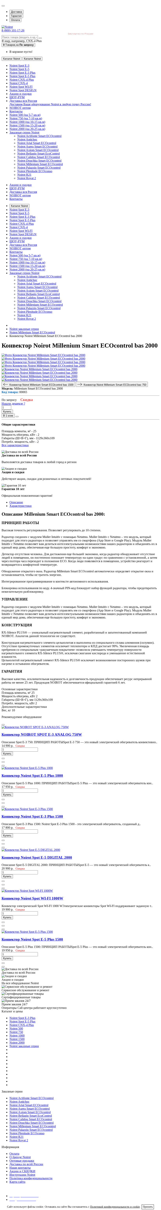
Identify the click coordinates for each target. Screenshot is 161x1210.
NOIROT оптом (20, 195)
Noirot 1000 (17, 1035)
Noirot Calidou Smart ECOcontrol (38, 157)
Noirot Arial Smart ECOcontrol (36, 143)
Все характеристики (15, 445)
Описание (16, 502)
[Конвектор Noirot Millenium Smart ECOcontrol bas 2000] (43, 355)
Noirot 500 (16, 1028)
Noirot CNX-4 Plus (21, 1025)
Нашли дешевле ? (13, 403)
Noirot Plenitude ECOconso (34, 171)
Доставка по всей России (26, 1164)
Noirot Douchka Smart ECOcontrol (39, 160)
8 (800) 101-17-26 (13, 30)
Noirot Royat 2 (26, 178)
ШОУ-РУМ (17, 188)
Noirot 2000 (17, 1042)
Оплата (15, 20)
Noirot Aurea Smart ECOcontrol (37, 146)
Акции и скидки (20, 184)
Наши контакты (20, 1167)
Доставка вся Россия (23, 192)
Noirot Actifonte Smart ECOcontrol (39, 136)
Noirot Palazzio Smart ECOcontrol (38, 167)
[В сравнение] (17, 416)
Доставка (16, 11)
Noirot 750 (16, 1032)
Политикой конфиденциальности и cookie (115, 1206)
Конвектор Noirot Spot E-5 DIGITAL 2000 (37, 857)
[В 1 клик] (3, 758)
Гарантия (16, 15)
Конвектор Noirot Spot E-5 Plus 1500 (32, 939)
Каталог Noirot (19, 205)
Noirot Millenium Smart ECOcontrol (40, 164)
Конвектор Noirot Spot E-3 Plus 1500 (32, 816)
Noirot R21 (24, 174)
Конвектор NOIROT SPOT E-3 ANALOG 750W (42, 734)
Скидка (26, 399)
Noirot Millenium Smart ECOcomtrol (32, 1126)
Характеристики (20, 505)
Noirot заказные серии (24, 1046)
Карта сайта (17, 1181)
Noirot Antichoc (27, 139)
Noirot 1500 (17, 1039)
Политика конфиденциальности (30, 1178)
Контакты (16, 199)
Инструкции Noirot (22, 1174)
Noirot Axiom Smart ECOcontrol (38, 150)
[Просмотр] (3, 724)
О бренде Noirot (20, 1157)
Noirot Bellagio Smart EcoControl (38, 153)
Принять (148, 1206)
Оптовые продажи (21, 1160)
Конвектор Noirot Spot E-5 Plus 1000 (32, 776)
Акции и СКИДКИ (22, 1171)
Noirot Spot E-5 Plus (22, 1021)
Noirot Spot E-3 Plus (22, 1018)
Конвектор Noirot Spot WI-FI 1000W (32, 898)
